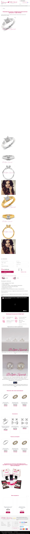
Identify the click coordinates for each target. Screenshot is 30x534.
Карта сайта (16, 531)
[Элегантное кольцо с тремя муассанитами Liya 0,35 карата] (5, 396)
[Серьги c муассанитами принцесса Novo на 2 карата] (24, 421)
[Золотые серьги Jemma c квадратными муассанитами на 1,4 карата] (15, 421)
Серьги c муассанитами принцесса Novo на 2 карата (24, 426)
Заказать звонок (25, 2)
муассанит (7, 283)
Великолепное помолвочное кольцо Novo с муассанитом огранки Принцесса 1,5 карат (5, 427)
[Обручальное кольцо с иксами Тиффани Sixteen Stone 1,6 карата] (15, 396)
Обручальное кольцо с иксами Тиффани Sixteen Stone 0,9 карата (24, 403)
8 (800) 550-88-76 (16, 523)
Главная (2, 5)
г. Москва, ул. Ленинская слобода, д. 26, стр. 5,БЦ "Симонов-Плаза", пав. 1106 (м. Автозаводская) (22, 517)
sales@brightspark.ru (4, 2)
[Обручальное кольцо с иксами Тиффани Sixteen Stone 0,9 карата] (24, 396)
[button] (26, 496)
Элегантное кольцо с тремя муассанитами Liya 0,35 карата (5, 403)
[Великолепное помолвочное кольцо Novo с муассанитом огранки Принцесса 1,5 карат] (5, 421)
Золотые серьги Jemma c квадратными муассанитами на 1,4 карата (15, 427)
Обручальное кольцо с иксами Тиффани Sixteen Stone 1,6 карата (15, 403)
